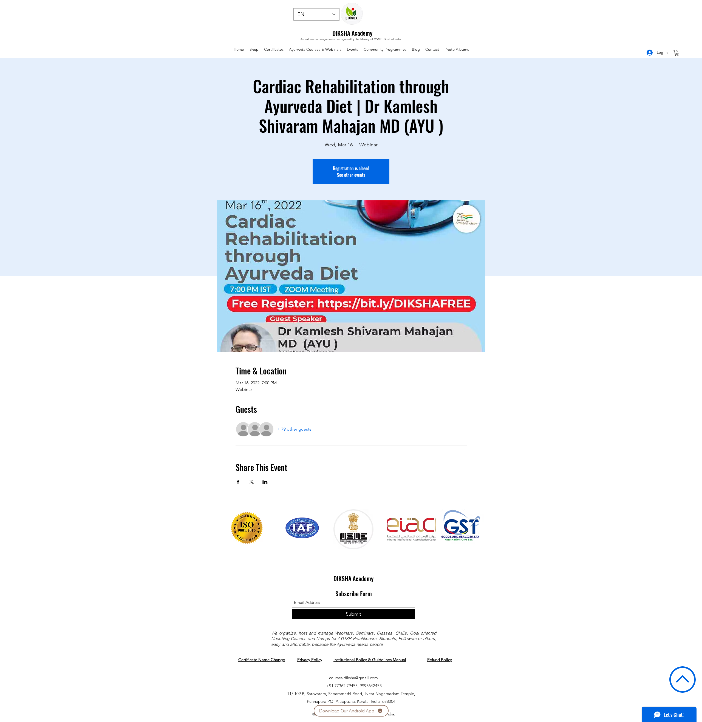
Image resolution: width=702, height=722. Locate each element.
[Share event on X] (251, 482)
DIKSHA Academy (352, 33)
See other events (351, 175)
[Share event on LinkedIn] (265, 482)
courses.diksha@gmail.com (353, 677)
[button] (676, 53)
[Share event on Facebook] (238, 482)
